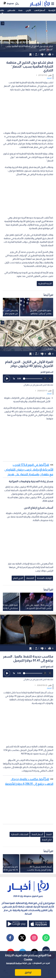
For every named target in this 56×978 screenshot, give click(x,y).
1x (14, 378)
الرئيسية (51, 10)
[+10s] (50, 379)
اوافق (28, 972)
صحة (20, 10)
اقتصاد (49, 78)
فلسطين (11, 10)
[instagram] (34, 937)
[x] (22, 937)
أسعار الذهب (39, 10)
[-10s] (44, 379)
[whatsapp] (46, 937)
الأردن (28, 10)
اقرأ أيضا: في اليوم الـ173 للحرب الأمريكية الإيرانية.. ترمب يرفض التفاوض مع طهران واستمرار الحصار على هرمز (28, 469)
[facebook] (10, 937)
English (10, 4)
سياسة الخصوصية (14, 963)
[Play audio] (7, 378)
